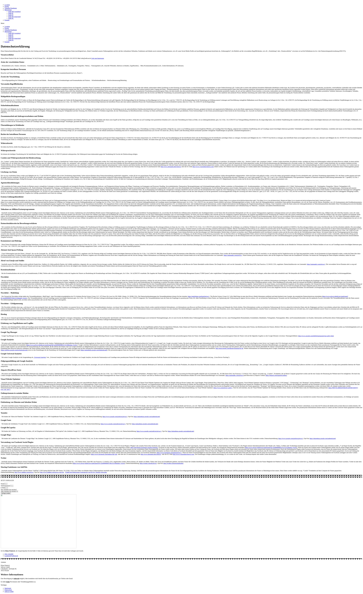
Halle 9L (11, 18)
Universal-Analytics (40, 357)
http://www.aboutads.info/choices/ (171, 166)
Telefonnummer (5, 486)
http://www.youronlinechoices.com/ (203, 166)
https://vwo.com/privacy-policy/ (222, 388)
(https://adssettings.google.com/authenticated (93, 350)
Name (2, 484)
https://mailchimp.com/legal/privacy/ (198, 296)
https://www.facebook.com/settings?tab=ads (104, 454)
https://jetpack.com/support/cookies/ (276, 375)
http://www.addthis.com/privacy (24, 472)
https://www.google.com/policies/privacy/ (114, 416)
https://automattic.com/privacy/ (233, 255)
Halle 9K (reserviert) (14, 16)
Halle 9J (10, 15)
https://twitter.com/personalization (173, 463)
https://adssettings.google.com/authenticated (147, 416)
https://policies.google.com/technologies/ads (14, 350)
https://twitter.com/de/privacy (148, 463)
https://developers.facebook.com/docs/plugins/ (144, 447)
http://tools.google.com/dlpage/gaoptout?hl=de (229, 348)
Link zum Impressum (97, 58)
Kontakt (7, 20)
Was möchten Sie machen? (9, 489)
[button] (181, 23)
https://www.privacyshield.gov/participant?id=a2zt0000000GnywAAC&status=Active (271, 447)
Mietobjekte (8, 10)
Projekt (7, 6)
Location (7, 5)
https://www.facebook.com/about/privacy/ (169, 452)
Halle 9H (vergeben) (14, 11)
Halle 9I (10, 13)
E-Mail (3, 488)
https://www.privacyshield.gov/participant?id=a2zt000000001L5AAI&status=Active (52, 345)
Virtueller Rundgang (11, 8)
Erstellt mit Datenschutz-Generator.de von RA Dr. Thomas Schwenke (86, 472)
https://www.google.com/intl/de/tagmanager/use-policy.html (316, 336)
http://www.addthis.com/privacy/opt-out (52, 472)
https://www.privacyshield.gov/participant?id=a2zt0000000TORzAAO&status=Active (99, 463)
